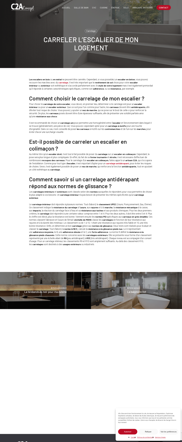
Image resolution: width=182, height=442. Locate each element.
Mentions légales (160, 437)
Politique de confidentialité (145, 437)
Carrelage (91, 31)
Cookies (133, 437)
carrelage (63, 82)
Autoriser (127, 432)
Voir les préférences (169, 432)
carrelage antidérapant (117, 163)
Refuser (148, 432)
